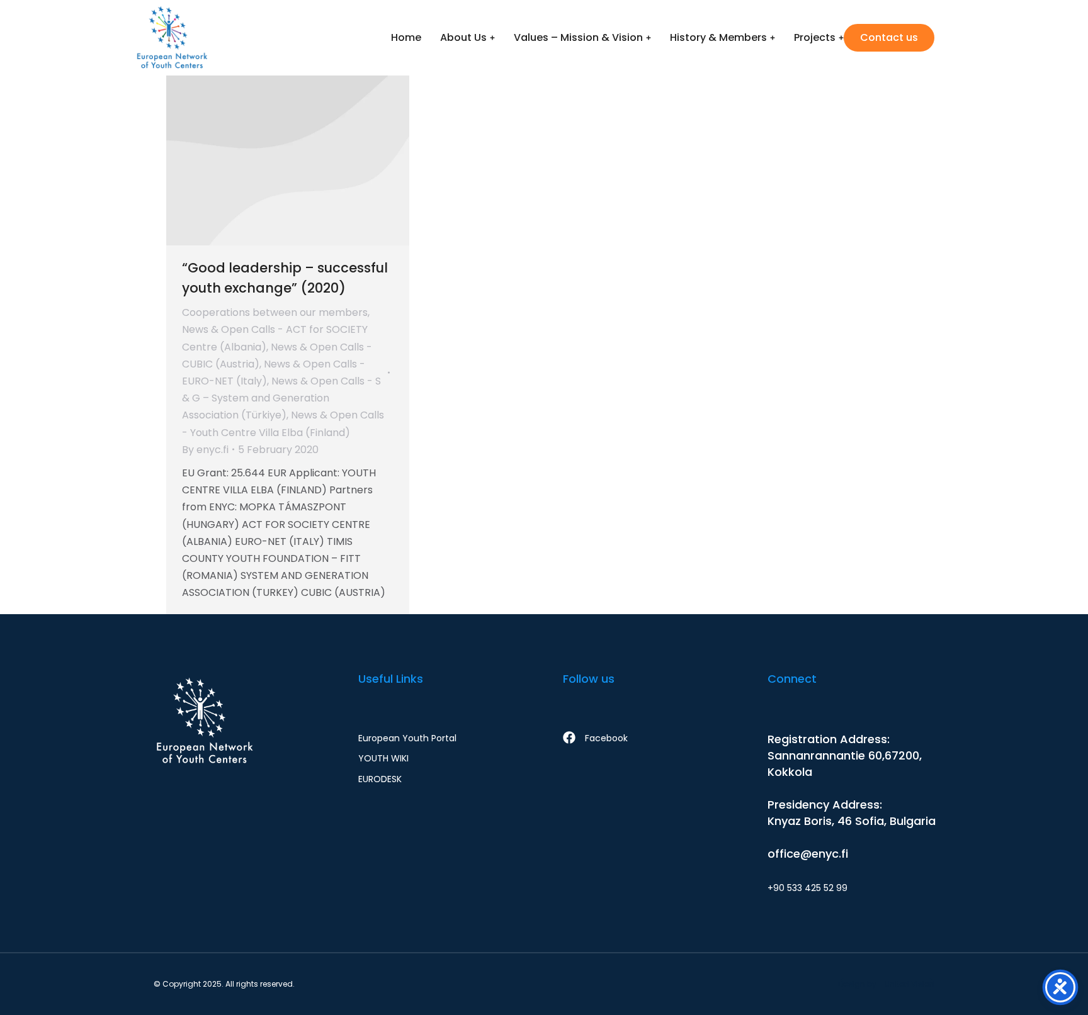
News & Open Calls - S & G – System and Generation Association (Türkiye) (281, 398)
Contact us (889, 37)
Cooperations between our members (275, 312)
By (205, 449)
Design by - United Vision (886, 984)
